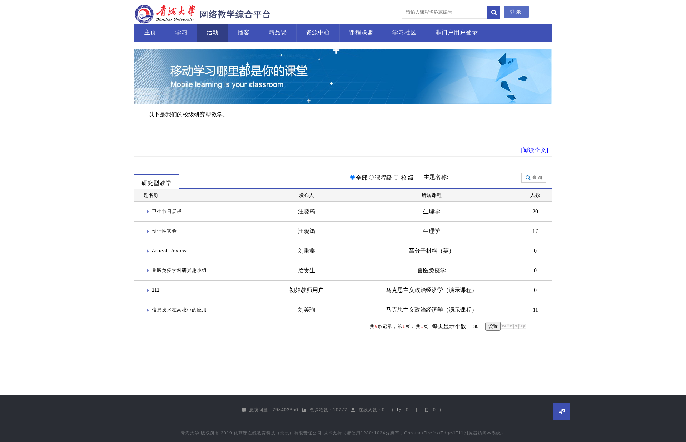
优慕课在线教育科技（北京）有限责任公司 (278, 433)
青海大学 (190, 433)
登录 (516, 12)
